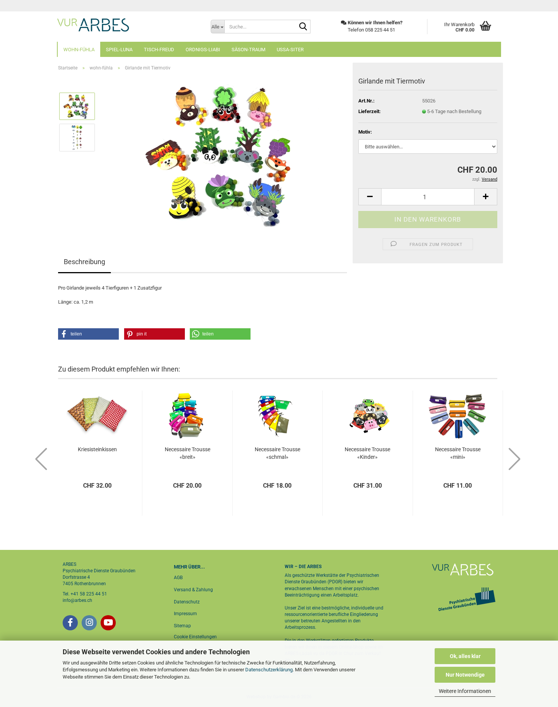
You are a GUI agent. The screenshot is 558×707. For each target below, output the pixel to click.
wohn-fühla (79, 49)
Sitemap (182, 625)
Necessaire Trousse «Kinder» (367, 453)
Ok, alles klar (465, 656)
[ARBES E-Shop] (128, 24)
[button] (369, 196)
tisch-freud (159, 49)
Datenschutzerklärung (269, 669)
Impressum (185, 613)
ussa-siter (290, 49)
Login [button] (488, 5)
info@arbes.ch (77, 600)
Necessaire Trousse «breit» (187, 453)
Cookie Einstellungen (195, 636)
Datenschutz (187, 602)
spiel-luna (119, 49)
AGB (178, 577)
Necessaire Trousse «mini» (458, 453)
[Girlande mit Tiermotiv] (224, 153)
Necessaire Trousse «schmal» (277, 453)
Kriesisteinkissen (97, 449)
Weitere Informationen (465, 691)
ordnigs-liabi (203, 49)
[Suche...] (303, 27)
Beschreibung (84, 262)
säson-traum (248, 49)
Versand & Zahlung (193, 589)
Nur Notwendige (465, 675)
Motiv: (365, 132)
